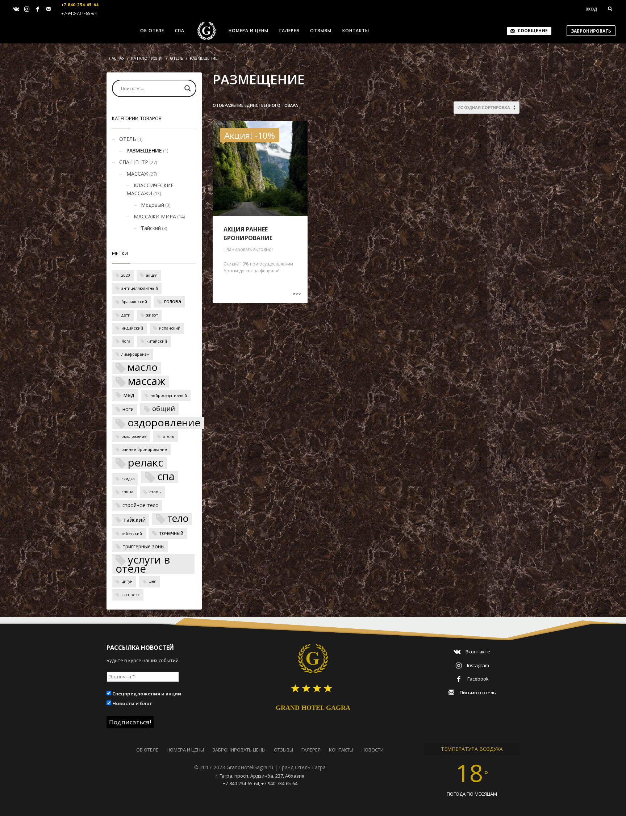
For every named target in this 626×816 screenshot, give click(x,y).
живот (152, 315)
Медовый (152, 204)
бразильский (134, 301)
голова (172, 301)
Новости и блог (131, 703)
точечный (171, 533)
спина (127, 491)
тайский (134, 520)
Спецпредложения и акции (146, 693)
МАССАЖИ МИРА (155, 216)
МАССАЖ (137, 173)
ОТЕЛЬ (127, 138)
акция (152, 275)
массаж (146, 382)
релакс (145, 463)
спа (166, 477)
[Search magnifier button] (188, 88)
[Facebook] (37, 9)
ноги (128, 409)
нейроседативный (168, 395)
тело (177, 519)
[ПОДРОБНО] (296, 294)
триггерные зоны (143, 546)
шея (152, 581)
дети (125, 315)
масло (143, 368)
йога (125, 341)
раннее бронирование (144, 449)
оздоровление (164, 423)
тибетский (131, 533)
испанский (169, 328)
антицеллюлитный (139, 288)
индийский (132, 328)
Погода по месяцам (472, 794)
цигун (127, 581)
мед (128, 395)
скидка (128, 478)
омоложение (134, 436)
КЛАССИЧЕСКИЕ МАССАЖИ (150, 189)
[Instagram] (26, 9)
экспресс (130, 594)
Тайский (151, 228)
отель (168, 436)
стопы (155, 491)
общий (163, 408)
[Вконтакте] (16, 9)
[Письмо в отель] (48, 9)
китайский (156, 341)
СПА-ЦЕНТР (133, 162)
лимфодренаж (135, 354)
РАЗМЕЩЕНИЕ (144, 150)
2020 (125, 275)
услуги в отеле (143, 564)
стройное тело (140, 505)
